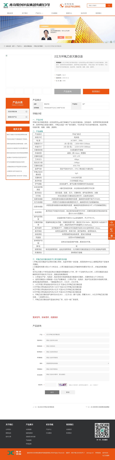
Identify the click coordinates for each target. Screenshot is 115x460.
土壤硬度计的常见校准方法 (14, 171)
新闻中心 (69, 13)
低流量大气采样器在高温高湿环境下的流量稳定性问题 (18, 157)
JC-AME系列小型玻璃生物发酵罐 (100, 407)
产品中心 (38, 13)
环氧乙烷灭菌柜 (38, 46)
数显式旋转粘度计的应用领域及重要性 (17, 153)
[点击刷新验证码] (62, 384)
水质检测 (28, 429)
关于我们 (25, 13)
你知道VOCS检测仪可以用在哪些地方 (17, 148)
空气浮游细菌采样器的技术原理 (15, 162)
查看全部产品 (12, 117)
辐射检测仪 (29, 433)
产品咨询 (68, 91)
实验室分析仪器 (30, 436)
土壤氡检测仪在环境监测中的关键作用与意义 (18, 166)
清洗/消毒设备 (28, 46)
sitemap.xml (90, 453)
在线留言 (69, 429)
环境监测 (28, 444)
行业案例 (54, 13)
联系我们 (98, 13)
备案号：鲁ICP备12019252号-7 (75, 453)
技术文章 (84, 13)
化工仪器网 (106, 455)
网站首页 (10, 13)
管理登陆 (98, 453)
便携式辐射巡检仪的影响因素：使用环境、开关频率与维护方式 (18, 143)
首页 (13, 46)
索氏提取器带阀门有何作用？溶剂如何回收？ (18, 176)
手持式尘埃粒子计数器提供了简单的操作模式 (18, 139)
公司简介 (8, 429)
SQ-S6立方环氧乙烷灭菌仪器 (46, 407)
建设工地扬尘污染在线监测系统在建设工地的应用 (18, 134)
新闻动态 (8, 433)
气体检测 (28, 440)
